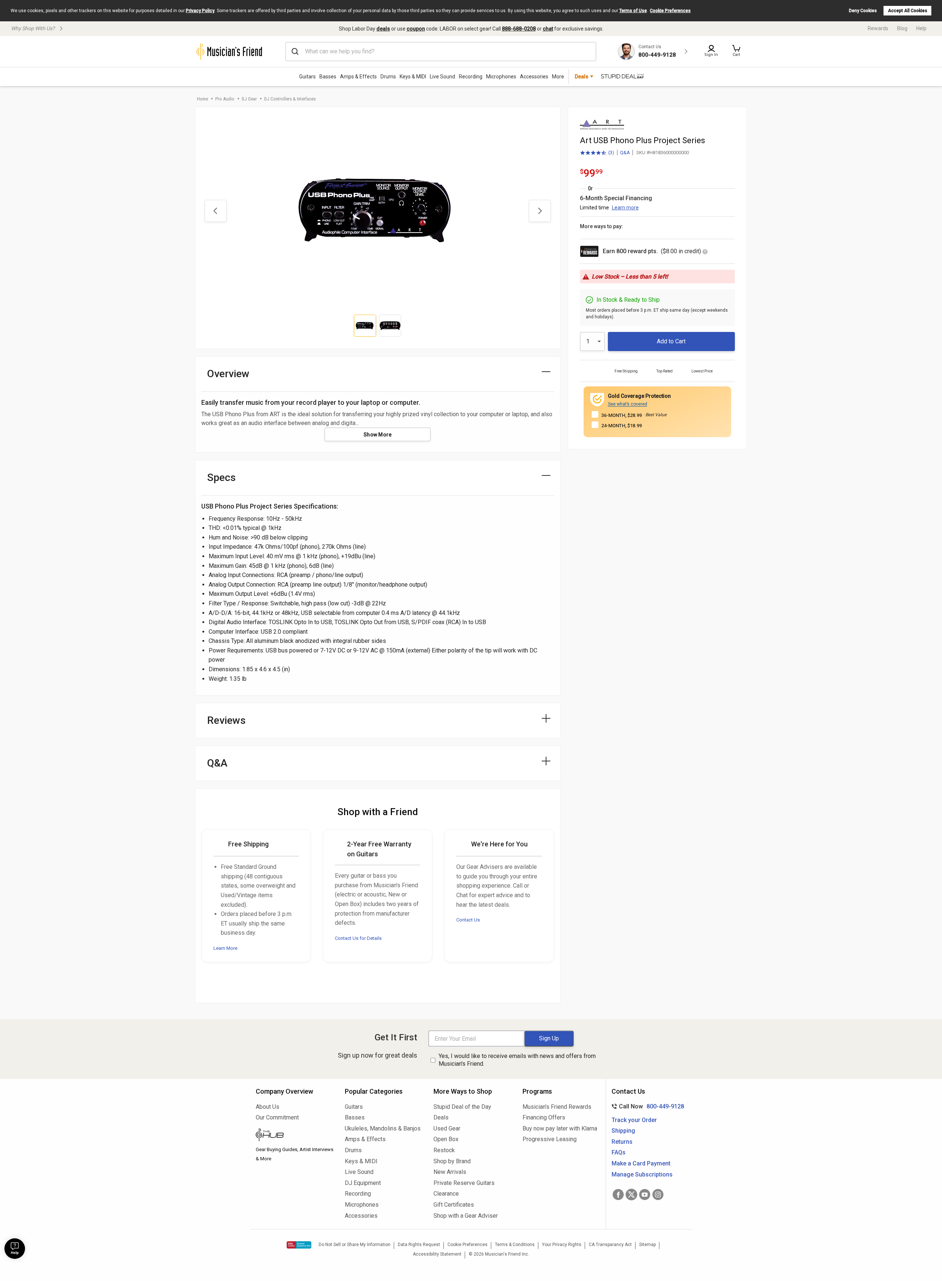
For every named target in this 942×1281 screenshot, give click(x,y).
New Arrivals (449, 1171)
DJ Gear (249, 99)
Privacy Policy (200, 10)
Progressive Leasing (550, 1139)
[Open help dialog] (14, 1248)
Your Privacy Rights (561, 1244)
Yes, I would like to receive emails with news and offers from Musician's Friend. (517, 1059)
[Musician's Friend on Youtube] (644, 1194)
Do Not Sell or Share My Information (354, 1244)
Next (540, 211)
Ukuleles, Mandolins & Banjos (383, 1128)
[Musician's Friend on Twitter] (631, 1194)
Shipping (623, 1130)
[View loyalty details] (705, 252)
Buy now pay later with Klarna (560, 1128)
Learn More (225, 948)
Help (921, 28)
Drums (388, 76)
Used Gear (446, 1128)
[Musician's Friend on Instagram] (658, 1194)
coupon (416, 29)
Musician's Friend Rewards (557, 1106)
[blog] (295, 1135)
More (558, 76)
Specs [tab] (221, 477)
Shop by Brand (452, 1161)
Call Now (646, 1106)
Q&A (625, 152)
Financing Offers (544, 1117)
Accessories (534, 76)
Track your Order (634, 1120)
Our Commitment (277, 1117)
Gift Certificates (453, 1204)
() (597, 153)
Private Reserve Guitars (464, 1182)
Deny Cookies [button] (863, 10)
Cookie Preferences (670, 10)
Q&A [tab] (217, 763)
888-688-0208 (519, 29)
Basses (327, 76)
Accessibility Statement (437, 1254)
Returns (622, 1141)
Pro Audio (224, 99)
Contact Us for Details (358, 938)
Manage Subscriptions (642, 1174)
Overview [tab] (228, 374)
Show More (378, 435)
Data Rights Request (419, 1244)
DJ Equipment (363, 1182)
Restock (444, 1150)
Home (202, 99)
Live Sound (442, 76)
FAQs (619, 1152)
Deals (441, 1117)
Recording (470, 76)
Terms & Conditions (515, 1244)
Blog (902, 28)
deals (383, 29)
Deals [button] (581, 76)
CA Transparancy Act (610, 1244)
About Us (267, 1106)
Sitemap (647, 1244)
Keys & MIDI (413, 76)
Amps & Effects (358, 76)
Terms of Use (633, 10)
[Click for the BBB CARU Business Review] (299, 1245)
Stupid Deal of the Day (462, 1106)
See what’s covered (627, 404)
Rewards (878, 28)
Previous (216, 211)
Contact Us (468, 920)
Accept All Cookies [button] (907, 10)
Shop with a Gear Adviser (465, 1215)
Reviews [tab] (226, 720)
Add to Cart (671, 341)
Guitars (307, 76)
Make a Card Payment (641, 1163)
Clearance (446, 1193)
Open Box (445, 1139)
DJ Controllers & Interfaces (290, 99)
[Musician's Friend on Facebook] (618, 1194)
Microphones (501, 76)
